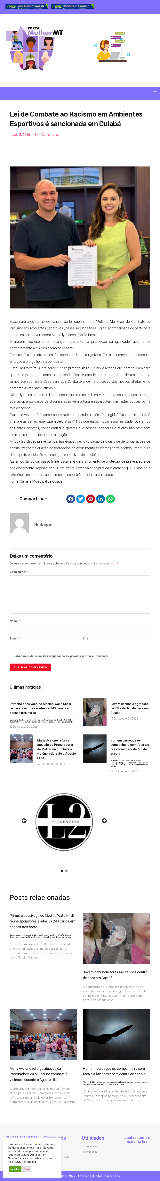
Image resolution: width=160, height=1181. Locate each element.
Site (85, 638)
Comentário (19, 572)
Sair (27, 1169)
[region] (26, 7)
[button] (155, 92)
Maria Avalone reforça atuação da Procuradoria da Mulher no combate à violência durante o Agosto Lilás (56, 749)
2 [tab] (66, 871)
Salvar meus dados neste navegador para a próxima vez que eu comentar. (61, 656)
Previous (24, 821)
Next (104, 821)
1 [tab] (62, 871)
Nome (15, 621)
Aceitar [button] (15, 1169)
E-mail (15, 638)
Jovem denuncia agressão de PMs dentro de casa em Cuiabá (129, 708)
